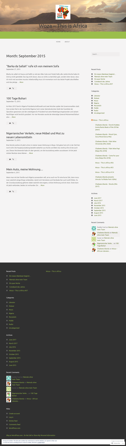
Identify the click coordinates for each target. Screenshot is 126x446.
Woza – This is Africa (63, 26)
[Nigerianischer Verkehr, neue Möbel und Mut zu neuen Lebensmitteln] (13, 159)
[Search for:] (105, 54)
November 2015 (99, 205)
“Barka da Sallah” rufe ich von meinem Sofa (32, 66)
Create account (14, 413)
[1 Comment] (10, 123)
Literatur (97, 96)
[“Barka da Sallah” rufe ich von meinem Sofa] (13, 88)
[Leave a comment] (10, 88)
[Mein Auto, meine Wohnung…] (13, 191)
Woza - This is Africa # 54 (104, 172)
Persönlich (97, 105)
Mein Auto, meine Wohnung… (24, 169)
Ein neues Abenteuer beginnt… (105, 74)
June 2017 (97, 198)
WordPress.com (14, 428)
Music (96, 101)
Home (58, 42)
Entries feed (13, 421)
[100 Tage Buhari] (13, 123)
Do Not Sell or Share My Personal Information (39, 435)
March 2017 (98, 200)
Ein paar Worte (99, 79)
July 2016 (97, 203)
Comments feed (14, 424)
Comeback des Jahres (102, 81)
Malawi (96, 98)
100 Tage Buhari (16, 98)
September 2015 (100, 210)
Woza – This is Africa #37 (103, 84)
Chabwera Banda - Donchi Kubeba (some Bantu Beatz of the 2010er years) (107, 127)
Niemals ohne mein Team (103, 76)
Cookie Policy (41, 442)
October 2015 (99, 208)
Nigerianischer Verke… (105, 243)
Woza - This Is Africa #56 (104, 163)
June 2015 (97, 215)
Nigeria (96, 103)
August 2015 (98, 213)
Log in (11, 417)
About (67, 42)
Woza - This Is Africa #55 (104, 167)
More (21, 82)
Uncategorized (99, 113)
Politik (96, 108)
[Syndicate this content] (92, 120)
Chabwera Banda (103, 233)
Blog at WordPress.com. (14, 435)
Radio (96, 110)
